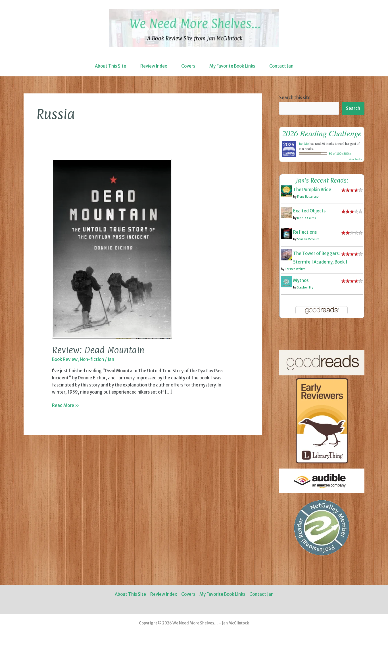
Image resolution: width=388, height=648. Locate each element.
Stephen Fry (305, 287)
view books (355, 159)
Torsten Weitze (295, 269)
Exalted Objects (309, 211)
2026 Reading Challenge (322, 133)
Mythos (300, 280)
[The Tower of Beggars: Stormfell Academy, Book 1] (286, 254)
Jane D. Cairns (306, 218)
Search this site (294, 97)
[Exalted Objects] (286, 212)
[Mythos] (286, 281)
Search (353, 108)
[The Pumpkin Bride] (286, 190)
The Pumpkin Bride (312, 189)
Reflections (305, 232)
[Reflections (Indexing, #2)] (286, 233)
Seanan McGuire (308, 239)
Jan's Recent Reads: (322, 180)
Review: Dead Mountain (98, 350)
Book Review (65, 359)
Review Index (153, 66)
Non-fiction (92, 359)
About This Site (110, 66)
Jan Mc (304, 143)
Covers (188, 66)
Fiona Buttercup (307, 196)
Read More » (65, 405)
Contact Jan (281, 66)
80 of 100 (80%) (340, 153)
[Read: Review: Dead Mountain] (112, 248)
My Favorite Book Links (232, 66)
